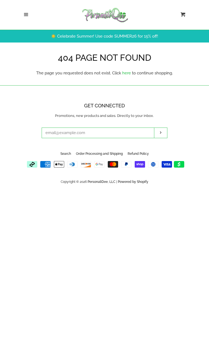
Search (65, 154)
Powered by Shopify (133, 182)
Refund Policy (138, 154)
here (126, 73)
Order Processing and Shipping (99, 154)
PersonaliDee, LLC (101, 182)
